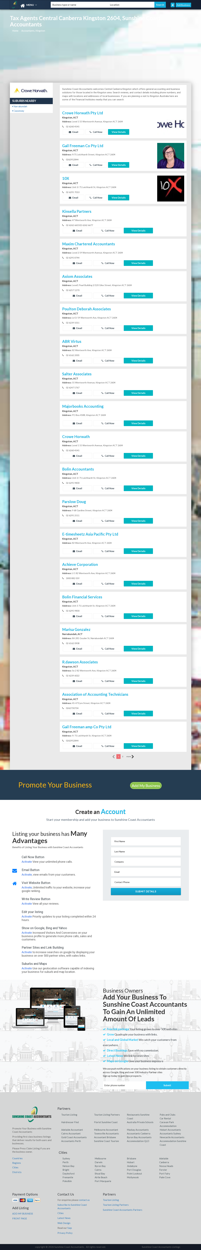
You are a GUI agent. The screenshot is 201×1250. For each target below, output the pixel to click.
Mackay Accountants (138, 1129)
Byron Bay (100, 1166)
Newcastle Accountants (172, 1137)
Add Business (183, 5)
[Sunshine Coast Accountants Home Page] (173, 5)
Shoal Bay (100, 1173)
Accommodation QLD (138, 1141)
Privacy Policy (65, 1232)
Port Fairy (164, 1173)
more (128, 756)
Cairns (98, 1169)
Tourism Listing (69, 1114)
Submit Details (145, 891)
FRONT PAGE (19, 1218)
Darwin (98, 1162)
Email (75, 132)
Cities (15, 1167)
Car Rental (165, 1118)
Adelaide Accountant (72, 1129)
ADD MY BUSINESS (22, 1213)
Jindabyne (132, 1166)
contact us (84, 1199)
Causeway (18, 110)
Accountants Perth (71, 1141)
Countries (17, 1158)
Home (15, 30)
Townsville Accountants (106, 1133)
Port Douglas (134, 1169)
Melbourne (100, 1158)
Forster (163, 1169)
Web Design (63, 1223)
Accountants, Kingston (33, 30)
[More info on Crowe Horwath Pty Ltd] (170, 122)
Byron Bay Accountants (139, 1137)
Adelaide (163, 1158)
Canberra (164, 1162)
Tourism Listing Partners (107, 1114)
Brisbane (131, 1158)
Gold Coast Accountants (74, 1137)
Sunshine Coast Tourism (106, 1141)
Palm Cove (164, 1177)
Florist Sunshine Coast (106, 1122)
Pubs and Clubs (167, 1114)
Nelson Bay (68, 1166)
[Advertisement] (100, 59)
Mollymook (133, 1177)
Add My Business (146, 785)
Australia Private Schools (140, 1122)
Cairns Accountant (71, 1133)
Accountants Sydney (170, 1133)
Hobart (130, 1162)
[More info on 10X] (170, 188)
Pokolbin (67, 1181)
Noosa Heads (166, 1166)
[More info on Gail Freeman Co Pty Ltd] (170, 155)
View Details (119, 132)
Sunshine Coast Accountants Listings (161, 1246)
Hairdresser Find (70, 1122)
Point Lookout (134, 1173)
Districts (17, 1172)
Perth (65, 1162)
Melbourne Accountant (106, 1129)
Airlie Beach (101, 1177)
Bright (65, 1169)
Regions (16, 1162)
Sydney (66, 1158)
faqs (69, 1227)
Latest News (64, 1218)
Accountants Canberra (138, 1133)
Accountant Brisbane (105, 1137)
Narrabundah (20, 106)
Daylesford (68, 1173)
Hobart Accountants (170, 1129)
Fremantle (67, 1177)
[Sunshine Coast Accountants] (27, 5)
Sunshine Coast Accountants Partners (122, 1209)
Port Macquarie (103, 1181)
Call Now (97, 132)
